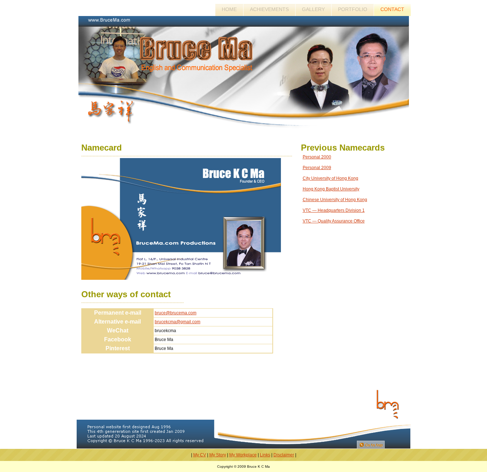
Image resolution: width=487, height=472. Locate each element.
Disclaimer (283, 454)
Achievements (269, 9)
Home (229, 9)
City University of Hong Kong (330, 178)
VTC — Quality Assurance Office (334, 221)
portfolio (352, 9)
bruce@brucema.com (175, 312)
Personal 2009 (317, 167)
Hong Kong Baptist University (331, 189)
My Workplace (243, 454)
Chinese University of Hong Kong (335, 199)
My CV (199, 454)
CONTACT (392, 9)
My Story (217, 454)
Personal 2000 (317, 156)
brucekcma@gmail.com (177, 321)
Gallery (313, 9)
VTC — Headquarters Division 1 (334, 210)
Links (265, 454)
